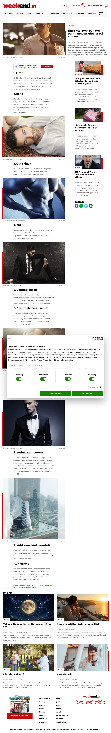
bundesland (41, 13)
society (20, 13)
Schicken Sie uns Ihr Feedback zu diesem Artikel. (32, 586)
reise (58, 705)
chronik (42, 705)
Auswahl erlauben (55, 393)
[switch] (43, 379)
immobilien (92, 13)
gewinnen (55, 13)
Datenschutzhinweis (60, 729)
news (28, 13)
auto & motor (44, 698)
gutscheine (67, 13)
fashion (42, 708)
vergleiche (79, 13)
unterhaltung (62, 715)
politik (58, 702)
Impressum (40, 729)
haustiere (43, 719)
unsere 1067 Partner (23, 349)
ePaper (74, 729)
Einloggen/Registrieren (95, 5)
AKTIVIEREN (46, 66)
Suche (63, 5)
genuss (42, 715)
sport (58, 712)
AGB (48, 729)
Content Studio (16, 729)
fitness (42, 712)
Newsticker (76, 5)
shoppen (43, 722)
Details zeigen (92, 387)
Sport (78, 168)
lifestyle (8, 13)
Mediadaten (29, 729)
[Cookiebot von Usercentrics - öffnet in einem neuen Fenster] (93, 338)
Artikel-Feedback (94, 729)
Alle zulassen (87, 393)
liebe (58, 698)
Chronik (79, 74)
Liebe (72, 25)
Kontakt (81, 729)
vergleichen (61, 722)
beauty (42, 702)
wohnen (59, 719)
